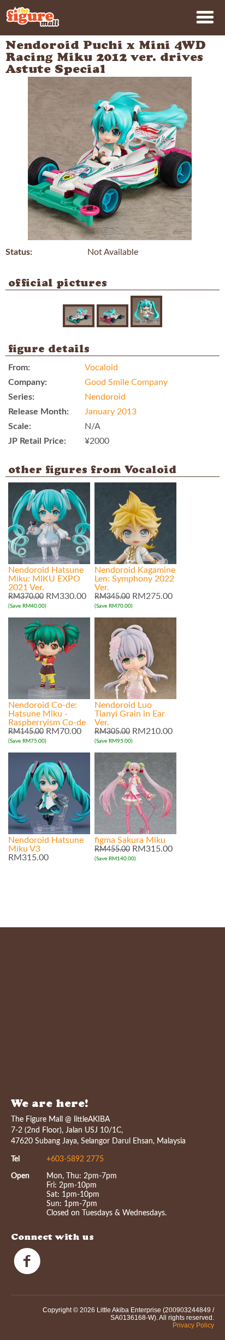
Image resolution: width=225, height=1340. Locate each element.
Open (20, 1176)
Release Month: (38, 411)
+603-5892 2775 (75, 1159)
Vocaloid (101, 367)
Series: (21, 397)
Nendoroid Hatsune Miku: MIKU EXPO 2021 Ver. (46, 579)
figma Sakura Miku (129, 840)
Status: (18, 252)
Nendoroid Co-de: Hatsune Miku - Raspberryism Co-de (47, 714)
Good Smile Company (126, 382)
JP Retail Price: (37, 441)
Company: (27, 382)
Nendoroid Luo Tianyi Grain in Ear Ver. (129, 714)
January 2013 (111, 411)
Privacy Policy (193, 1325)
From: (19, 367)
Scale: (19, 426)
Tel (15, 1159)
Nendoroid (105, 397)
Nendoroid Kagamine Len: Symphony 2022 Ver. (134, 579)
